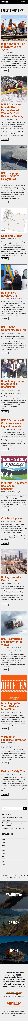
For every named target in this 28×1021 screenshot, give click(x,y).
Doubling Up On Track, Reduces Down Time (10, 706)
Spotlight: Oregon (11, 235)
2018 (3, 859)
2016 (3, 864)
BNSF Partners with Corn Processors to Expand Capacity (12, 423)
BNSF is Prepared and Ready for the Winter (11, 641)
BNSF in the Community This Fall (13, 328)
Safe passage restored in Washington (12, 817)
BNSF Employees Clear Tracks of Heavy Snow (11, 176)
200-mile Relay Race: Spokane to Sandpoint (14, 485)
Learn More (23, 2)
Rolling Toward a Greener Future (11, 579)
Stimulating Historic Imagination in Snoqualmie (13, 384)
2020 (3, 853)
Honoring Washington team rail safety (12, 823)
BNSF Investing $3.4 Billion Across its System (13, 46)
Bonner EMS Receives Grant (10, 294)
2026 (3, 837)
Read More (4, 70)
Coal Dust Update (11, 518)
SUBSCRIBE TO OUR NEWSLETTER (14, 1003)
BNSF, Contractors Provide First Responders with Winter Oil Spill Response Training (12, 110)
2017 (3, 861)
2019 (3, 856)
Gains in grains (6, 820)
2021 (3, 850)
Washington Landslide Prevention (13, 738)
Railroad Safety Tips (13, 771)
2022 (3, 848)
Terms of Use (18, 1013)
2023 (3, 845)
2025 (3, 839)
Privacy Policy (11, 1013)
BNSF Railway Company (13, 1011)
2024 (3, 842)
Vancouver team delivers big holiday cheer (13, 828)
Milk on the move (6, 825)
